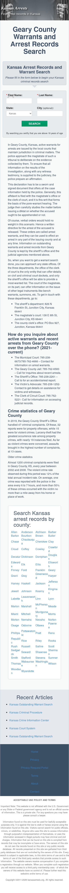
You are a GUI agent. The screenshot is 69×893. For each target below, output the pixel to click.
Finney (15, 570)
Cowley (40, 549)
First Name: (14, 95)
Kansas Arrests (14, 8)
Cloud (14, 549)
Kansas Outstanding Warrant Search (31, 704)
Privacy (34, 759)
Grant (14, 576)
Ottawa (40, 625)
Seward (25, 652)
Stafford (26, 658)
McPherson (42, 606)
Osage (15, 625)
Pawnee (52, 625)
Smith (14, 658)
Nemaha (26, 619)
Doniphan (41, 557)
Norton (52, 619)
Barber (52, 532)
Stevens (40, 658)
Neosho (40, 619)
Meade (52, 606)
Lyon (51, 598)
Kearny (40, 591)
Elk (23, 564)
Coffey (25, 549)
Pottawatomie (28, 633)
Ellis (38, 564)
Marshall (26, 606)
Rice (24, 641)
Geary (51, 570)
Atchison (41, 532)
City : (45, 108)
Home (34, 751)
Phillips (15, 633)
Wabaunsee (27, 663)
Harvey (15, 583)
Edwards (15, 564)
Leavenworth (28, 598)
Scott (51, 646)
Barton (15, 536)
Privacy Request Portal (34, 768)
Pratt (38, 633)
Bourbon (26, 536)
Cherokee (41, 541)
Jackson (40, 583)
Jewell (15, 591)
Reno (51, 633)
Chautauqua (27, 541)
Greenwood (42, 576)
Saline (39, 646)
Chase (15, 541)
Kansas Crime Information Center (29, 720)
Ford (24, 570)
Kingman (52, 591)
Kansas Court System (22, 728)
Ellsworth (53, 564)
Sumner (53, 658)
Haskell (25, 583)
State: (10, 108)
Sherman (53, 652)
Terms (34, 776)
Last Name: (45, 95)
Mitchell (25, 614)
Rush (14, 646)
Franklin (40, 570)
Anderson (27, 532)
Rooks (52, 641)
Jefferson (53, 583)
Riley (39, 641)
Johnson (26, 591)
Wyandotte (27, 671)
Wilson (52, 663)
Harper (52, 576)
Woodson (16, 671)
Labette (15, 598)
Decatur (15, 557)
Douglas (52, 557)
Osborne (26, 625)
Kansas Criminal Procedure (25, 712)
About (34, 783)
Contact (34, 791)
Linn (38, 598)
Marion (15, 606)
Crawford (53, 549)
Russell (25, 646)
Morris (52, 614)
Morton (15, 619)
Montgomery (42, 614)
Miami (14, 614)
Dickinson (27, 557)
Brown (39, 536)
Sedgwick (15, 652)
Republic (15, 640)
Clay (51, 541)
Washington (42, 663)
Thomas (16, 663)
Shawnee (41, 652)
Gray (24, 576)
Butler (51, 536)
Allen (14, 532)
